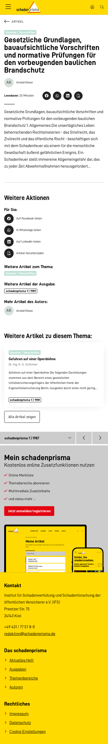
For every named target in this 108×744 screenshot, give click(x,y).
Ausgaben (17, 669)
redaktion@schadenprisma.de (29, 634)
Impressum (19, 714)
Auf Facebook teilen (29, 218)
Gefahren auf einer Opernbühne (32, 359)
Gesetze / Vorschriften (20, 32)
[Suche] (102, 7)
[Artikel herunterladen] (78, 96)
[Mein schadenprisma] (92, 7)
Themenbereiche (23, 678)
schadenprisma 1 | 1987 (21, 291)
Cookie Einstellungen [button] (27, 732)
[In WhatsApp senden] (57, 96)
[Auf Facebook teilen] (46, 96)
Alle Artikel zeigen (22, 417)
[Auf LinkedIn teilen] (67, 96)
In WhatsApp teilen (28, 230)
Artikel (18, 21)
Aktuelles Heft (21, 660)
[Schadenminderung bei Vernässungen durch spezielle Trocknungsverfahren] (84, 438)
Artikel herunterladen (30, 253)
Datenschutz (20, 723)
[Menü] (8, 7)
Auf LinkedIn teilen (28, 241)
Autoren (16, 687)
